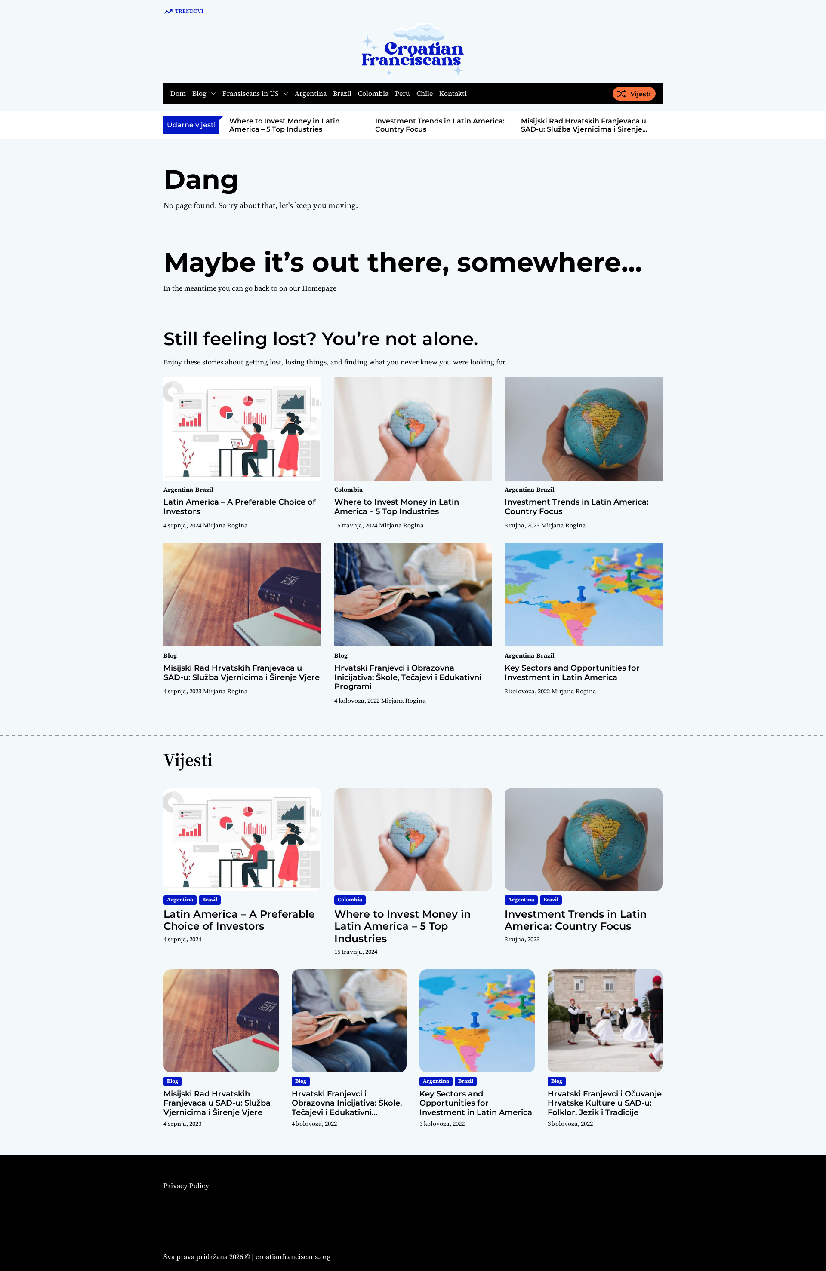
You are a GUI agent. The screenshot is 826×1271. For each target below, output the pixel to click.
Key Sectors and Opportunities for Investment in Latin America (572, 672)
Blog (199, 93)
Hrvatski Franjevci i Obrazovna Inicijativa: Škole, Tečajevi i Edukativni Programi (407, 677)
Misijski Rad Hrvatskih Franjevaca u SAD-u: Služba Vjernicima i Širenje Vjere (583, 129)
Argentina (311, 94)
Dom (178, 94)
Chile (424, 94)
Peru (402, 94)
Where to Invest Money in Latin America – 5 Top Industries (284, 125)
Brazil (342, 94)
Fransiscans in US (250, 93)
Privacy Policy (186, 1185)
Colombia (373, 94)
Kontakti (453, 94)
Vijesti (640, 93)
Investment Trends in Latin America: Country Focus (576, 506)
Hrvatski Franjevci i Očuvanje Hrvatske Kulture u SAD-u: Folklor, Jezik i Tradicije (605, 1103)
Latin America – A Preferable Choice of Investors (239, 506)
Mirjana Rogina (225, 525)
